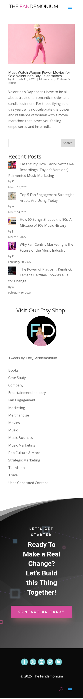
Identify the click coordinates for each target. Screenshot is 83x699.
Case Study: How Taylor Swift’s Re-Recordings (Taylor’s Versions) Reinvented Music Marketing (41, 170)
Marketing (16, 407)
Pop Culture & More (24, 452)
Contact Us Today (41, 612)
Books (13, 370)
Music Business (20, 437)
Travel (13, 475)
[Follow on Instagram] (41, 662)
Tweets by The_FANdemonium (32, 358)
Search (67, 143)
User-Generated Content (28, 482)
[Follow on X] (33, 662)
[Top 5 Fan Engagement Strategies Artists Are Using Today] (12, 197)
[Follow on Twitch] (50, 662)
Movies (44, 79)
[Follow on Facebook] (24, 662)
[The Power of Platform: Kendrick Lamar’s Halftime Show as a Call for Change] (12, 271)
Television (16, 467)
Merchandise (18, 415)
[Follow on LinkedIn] (58, 662)
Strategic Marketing (24, 460)
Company (15, 385)
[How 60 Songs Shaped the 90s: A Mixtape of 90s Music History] (12, 221)
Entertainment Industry (27, 392)
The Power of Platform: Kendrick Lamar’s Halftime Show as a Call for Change (40, 275)
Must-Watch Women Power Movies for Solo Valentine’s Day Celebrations (39, 74)
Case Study (17, 377)
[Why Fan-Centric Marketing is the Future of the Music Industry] (12, 246)
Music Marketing (21, 445)
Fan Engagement (21, 400)
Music (13, 430)
